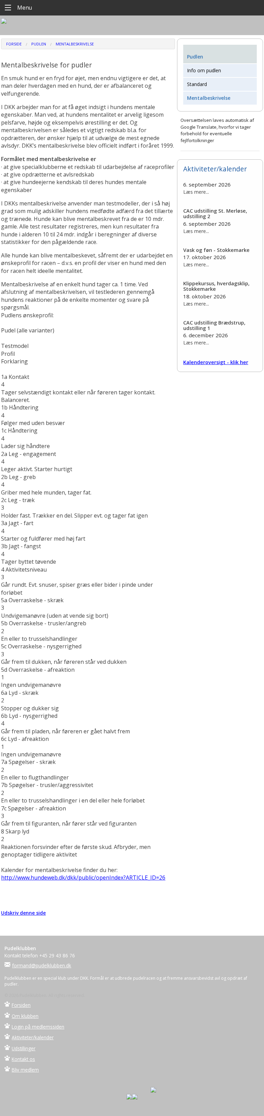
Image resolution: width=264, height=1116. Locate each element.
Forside (14, 44)
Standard (197, 84)
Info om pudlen (204, 70)
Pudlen (38, 44)
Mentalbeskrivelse (75, 44)
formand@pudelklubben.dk (41, 965)
